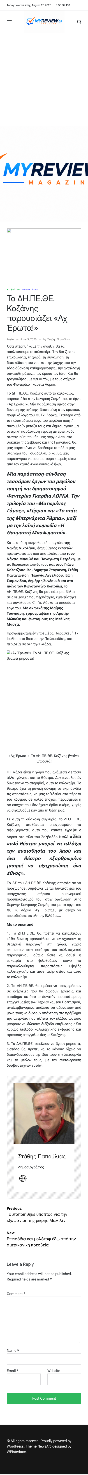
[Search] (79, 21)
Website (53, 1371)
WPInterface (16, 1452)
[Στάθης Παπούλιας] (44, 1113)
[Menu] (9, 21)
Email (13, 1371)
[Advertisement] (44, 79)
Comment (16, 1294)
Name (13, 1350)
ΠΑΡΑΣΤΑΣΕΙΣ (30, 289)
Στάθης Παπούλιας (58, 339)
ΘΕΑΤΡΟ (15, 289)
